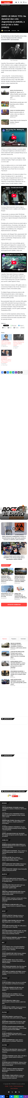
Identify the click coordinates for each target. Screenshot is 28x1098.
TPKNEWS (5, 30)
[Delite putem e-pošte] (19, 372)
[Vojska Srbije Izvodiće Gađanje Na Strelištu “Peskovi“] (5, 122)
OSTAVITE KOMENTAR (14, 604)
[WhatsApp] (10, 372)
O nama (11, 1086)
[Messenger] (8, 372)
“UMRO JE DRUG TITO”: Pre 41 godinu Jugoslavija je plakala (6, 342)
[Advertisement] (14, 439)
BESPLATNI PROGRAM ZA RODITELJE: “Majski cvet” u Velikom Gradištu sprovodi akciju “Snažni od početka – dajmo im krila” (18, 94)
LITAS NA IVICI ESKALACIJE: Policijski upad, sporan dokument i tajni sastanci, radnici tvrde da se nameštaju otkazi (17, 654)
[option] (14, 512)
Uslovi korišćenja (14, 1088)
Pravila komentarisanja (18, 1086)
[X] (5, 372)
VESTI (8, 5)
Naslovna (4, 5)
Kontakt (6, 1086)
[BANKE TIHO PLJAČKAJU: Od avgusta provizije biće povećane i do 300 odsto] (21, 588)
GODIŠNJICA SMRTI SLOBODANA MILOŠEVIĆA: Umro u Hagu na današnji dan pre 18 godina (6, 359)
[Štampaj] (21, 372)
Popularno (13, 638)
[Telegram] (13, 372)
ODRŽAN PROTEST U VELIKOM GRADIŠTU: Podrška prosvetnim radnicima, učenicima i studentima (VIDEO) (20, 579)
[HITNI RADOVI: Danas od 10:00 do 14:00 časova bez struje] (7, 588)
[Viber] (16, 372)
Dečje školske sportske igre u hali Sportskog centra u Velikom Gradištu (18, 104)
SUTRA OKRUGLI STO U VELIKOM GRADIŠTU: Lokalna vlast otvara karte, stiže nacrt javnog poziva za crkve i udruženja (17, 664)
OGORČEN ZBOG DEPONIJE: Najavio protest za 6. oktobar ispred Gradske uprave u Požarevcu (7, 579)
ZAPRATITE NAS (8, 755)
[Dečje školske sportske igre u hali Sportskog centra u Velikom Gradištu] (5, 104)
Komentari (23, 638)
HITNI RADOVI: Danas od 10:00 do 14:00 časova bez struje (7, 595)
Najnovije (4, 638)
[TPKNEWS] (7, 2)
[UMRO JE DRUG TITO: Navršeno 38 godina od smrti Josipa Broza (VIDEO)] (18, 337)
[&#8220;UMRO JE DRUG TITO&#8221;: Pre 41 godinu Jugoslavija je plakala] (6, 337)
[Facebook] (2, 372)
